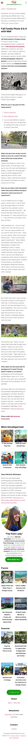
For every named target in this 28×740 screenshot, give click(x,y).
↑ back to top (14, 692)
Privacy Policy (14, 23)
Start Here (17, 702)
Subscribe (8, 714)
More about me (13, 559)
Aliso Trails (9, 122)
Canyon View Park (10, 112)
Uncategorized (11, 9)
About (10, 702)
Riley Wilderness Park (11, 116)
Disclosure (16, 737)
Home (3, 9)
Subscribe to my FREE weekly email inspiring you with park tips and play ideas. (13, 500)
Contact (14, 729)
